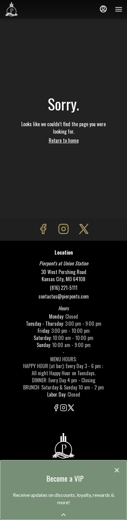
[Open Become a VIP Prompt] (63, 514)
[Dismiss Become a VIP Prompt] (116, 470)
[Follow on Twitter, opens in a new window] (83, 229)
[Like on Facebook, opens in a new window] (43, 229)
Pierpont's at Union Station (63, 446)
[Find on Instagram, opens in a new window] (63, 229)
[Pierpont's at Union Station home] (32, 9)
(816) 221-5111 (63, 287)
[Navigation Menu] (118, 9)
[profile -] (103, 9)
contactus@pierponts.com (64, 296)
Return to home (64, 140)
